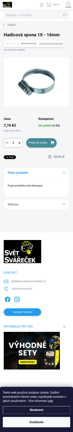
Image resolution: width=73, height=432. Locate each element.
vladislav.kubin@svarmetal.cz (28, 281)
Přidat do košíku (38, 142)
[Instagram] (16, 299)
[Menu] (68, 4)
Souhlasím (36, 422)
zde (50, 401)
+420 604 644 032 (21, 288)
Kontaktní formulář (22, 312)
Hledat (64, 15)
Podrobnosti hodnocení (51, 43)
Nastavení (36, 410)
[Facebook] (7, 299)
